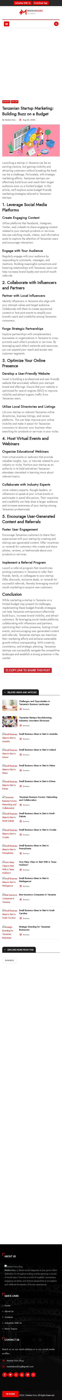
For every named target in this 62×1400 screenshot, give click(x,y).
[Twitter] (10, 1375)
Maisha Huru (10, 119)
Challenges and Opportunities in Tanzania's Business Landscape (34, 703)
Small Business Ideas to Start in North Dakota (37, 815)
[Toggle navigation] (6, 23)
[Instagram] (33, 1375)
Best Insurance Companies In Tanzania (37, 894)
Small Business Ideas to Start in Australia (38, 734)
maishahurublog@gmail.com (20, 1366)
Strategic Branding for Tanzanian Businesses (34, 928)
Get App (15, 102)
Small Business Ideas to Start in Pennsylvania (34, 847)
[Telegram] (27, 1375)
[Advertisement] (31, 60)
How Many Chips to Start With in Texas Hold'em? (37, 863)
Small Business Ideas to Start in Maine (37, 765)
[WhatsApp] (16, 1375)
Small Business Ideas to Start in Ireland (37, 749)
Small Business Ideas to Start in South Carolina (36, 912)
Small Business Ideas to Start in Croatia (37, 829)
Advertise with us (22, 2)
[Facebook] (4, 1375)
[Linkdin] (21, 1375)
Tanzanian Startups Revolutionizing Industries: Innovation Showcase (35, 719)
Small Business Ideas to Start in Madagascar (34, 880)
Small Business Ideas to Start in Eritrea (37, 781)
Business (6, 102)
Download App (40, 2)
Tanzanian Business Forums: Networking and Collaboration (38, 798)
